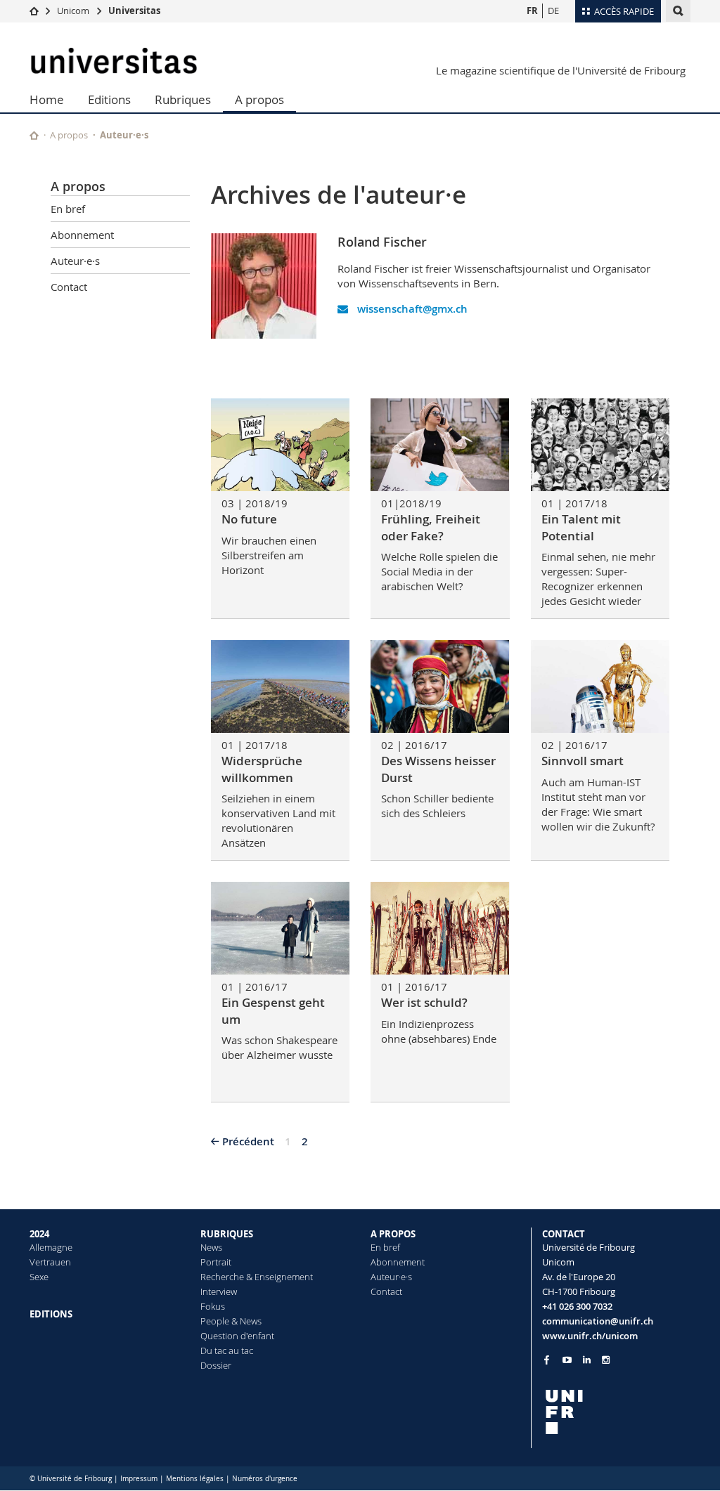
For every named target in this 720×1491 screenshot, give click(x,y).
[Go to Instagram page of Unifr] (606, 1360)
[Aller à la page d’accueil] (34, 10)
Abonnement (82, 235)
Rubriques (183, 99)
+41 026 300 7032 (577, 1306)
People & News (231, 1321)
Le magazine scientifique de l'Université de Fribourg (561, 70)
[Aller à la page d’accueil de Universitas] (114, 60)
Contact (69, 287)
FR (532, 10)
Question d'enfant (237, 1335)
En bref (68, 209)
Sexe (39, 1276)
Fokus (212, 1306)
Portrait (215, 1262)
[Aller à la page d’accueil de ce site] (34, 135)
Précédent (248, 1141)
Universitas (134, 10)
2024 (39, 1234)
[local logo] (616, 1411)
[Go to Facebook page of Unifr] (546, 1359)
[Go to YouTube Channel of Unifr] (567, 1360)
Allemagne (51, 1247)
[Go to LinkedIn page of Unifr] (587, 1360)
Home (47, 99)
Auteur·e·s (124, 135)
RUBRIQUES (226, 1234)
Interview (218, 1291)
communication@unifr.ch (597, 1321)
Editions (109, 99)
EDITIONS (51, 1314)
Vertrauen (50, 1262)
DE (553, 10)
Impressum (139, 1478)
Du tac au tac (226, 1350)
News (211, 1247)
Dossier (215, 1365)
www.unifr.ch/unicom (590, 1335)
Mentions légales (195, 1478)
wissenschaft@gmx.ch (411, 308)
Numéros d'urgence (264, 1478)
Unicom (73, 10)
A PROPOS (393, 1234)
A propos (259, 99)
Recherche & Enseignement (256, 1276)
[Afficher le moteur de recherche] (678, 11)
